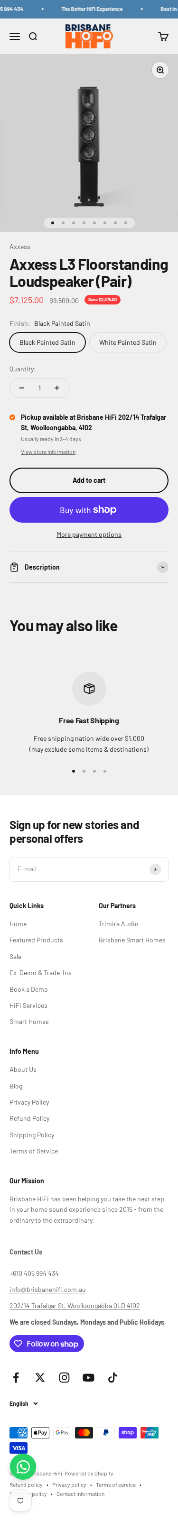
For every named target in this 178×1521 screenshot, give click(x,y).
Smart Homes (29, 1021)
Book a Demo (28, 989)
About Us (23, 1069)
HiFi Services (28, 1005)
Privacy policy (69, 1484)
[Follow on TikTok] (112, 1377)
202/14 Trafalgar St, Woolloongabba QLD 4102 (74, 1305)
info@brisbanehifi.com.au (47, 1289)
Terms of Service (33, 1151)
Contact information (80, 1493)
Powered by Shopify (89, 1473)
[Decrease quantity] (22, 387)
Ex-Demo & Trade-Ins (40, 972)
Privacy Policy (29, 1102)
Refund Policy (29, 1118)
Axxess (19, 246)
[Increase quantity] (57, 387)
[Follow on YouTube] (88, 1377)
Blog (15, 1086)
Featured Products (36, 940)
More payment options (89, 534)
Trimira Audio (119, 924)
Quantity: (22, 369)
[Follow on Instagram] (64, 1377)
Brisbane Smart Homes (132, 940)
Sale (15, 956)
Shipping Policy (31, 1135)
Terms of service (116, 1484)
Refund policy (26, 1484)
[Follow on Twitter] (40, 1377)
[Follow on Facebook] (15, 1377)
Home (18, 924)
